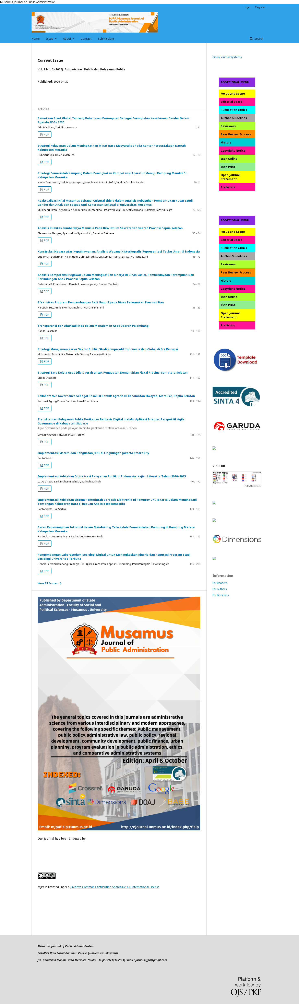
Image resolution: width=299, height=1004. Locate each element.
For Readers (220, 583)
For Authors (220, 589)
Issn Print (228, 167)
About (67, 38)
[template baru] (237, 372)
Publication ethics (234, 110)
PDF (46, 134)
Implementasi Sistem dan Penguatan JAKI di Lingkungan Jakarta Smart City (93, 453)
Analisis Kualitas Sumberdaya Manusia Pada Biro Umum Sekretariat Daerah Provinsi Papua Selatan (110, 228)
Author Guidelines (234, 118)
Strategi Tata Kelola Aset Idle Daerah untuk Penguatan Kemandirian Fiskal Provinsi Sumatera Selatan (113, 372)
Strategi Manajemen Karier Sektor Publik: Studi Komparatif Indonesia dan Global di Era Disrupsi (108, 349)
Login (247, 7)
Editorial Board (231, 102)
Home (36, 38)
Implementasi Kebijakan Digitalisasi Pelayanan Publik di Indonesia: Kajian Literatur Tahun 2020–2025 (112, 476)
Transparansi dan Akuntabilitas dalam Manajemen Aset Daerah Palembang (93, 326)
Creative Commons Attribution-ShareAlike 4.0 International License (114, 887)
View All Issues (48, 583)
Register (260, 7)
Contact (86, 38)
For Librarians (221, 595)
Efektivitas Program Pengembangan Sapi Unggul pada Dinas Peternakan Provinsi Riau (101, 302)
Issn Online (229, 159)
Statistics (228, 187)
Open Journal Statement (230, 177)
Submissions (106, 38)
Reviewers (228, 126)
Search (258, 38)
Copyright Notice (233, 150)
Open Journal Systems (227, 57)
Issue (50, 38)
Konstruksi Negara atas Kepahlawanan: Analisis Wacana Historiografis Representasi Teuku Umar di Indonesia (119, 251)
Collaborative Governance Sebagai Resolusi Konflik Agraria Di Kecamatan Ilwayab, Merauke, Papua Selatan (116, 396)
